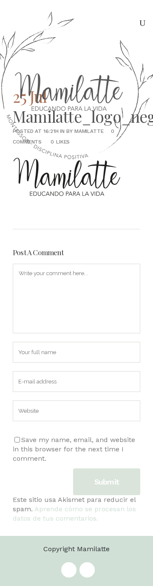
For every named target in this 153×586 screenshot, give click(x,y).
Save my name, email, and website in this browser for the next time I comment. (74, 449)
